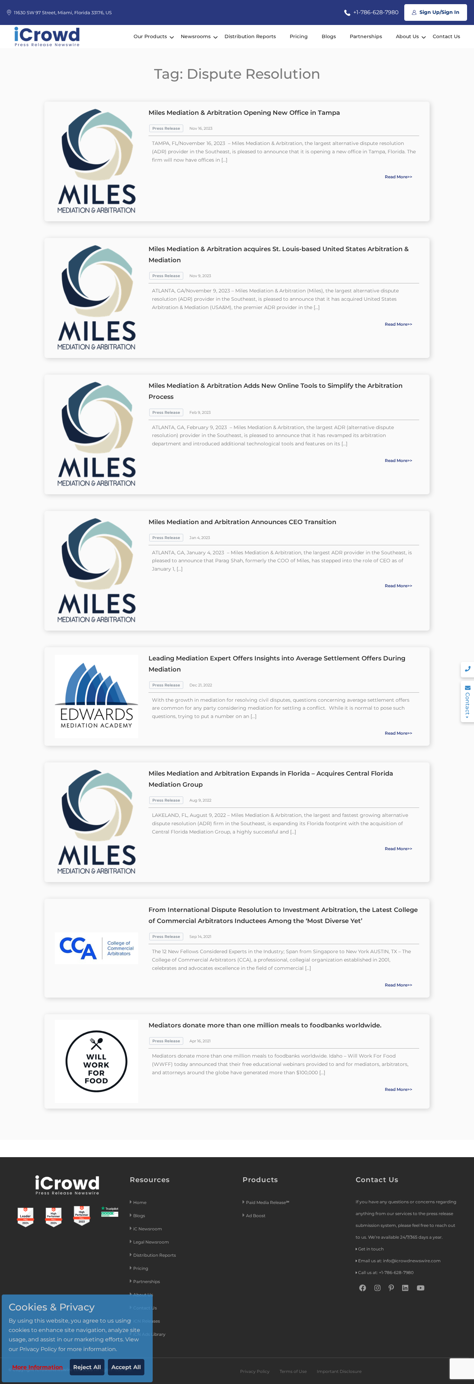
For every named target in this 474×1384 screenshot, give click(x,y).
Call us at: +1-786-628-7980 (386, 1272)
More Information (37, 1367)
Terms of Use (293, 1371)
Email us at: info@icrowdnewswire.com (399, 1260)
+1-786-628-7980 (375, 12)
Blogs (329, 36)
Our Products (150, 36)
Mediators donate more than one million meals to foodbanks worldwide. (265, 1025)
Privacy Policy (255, 1371)
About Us (407, 36)
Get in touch (371, 1248)
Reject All (87, 1367)
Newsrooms (196, 36)
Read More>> (398, 176)
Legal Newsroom (151, 1242)
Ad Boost (255, 1215)
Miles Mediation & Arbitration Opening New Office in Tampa (244, 113)
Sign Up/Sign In (438, 12)
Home (139, 1202)
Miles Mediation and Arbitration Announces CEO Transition (242, 522)
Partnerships (366, 36)
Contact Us (446, 36)
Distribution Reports (250, 36)
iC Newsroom (148, 1228)
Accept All (126, 1367)
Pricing (299, 36)
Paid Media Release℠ (267, 1202)
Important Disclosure (339, 1371)
